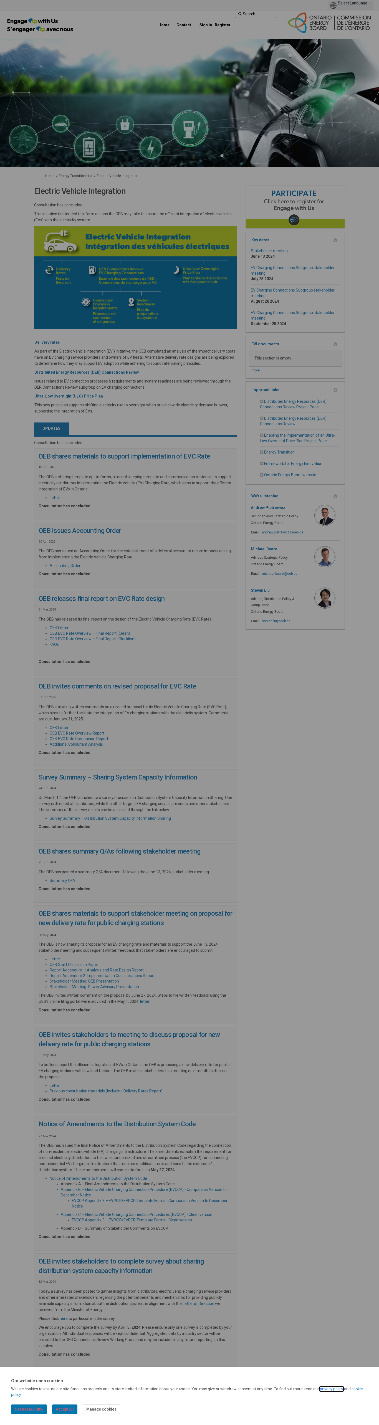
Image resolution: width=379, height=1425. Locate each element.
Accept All (65, 1409)
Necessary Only (29, 1409)
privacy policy (331, 1389)
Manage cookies (101, 1409)
